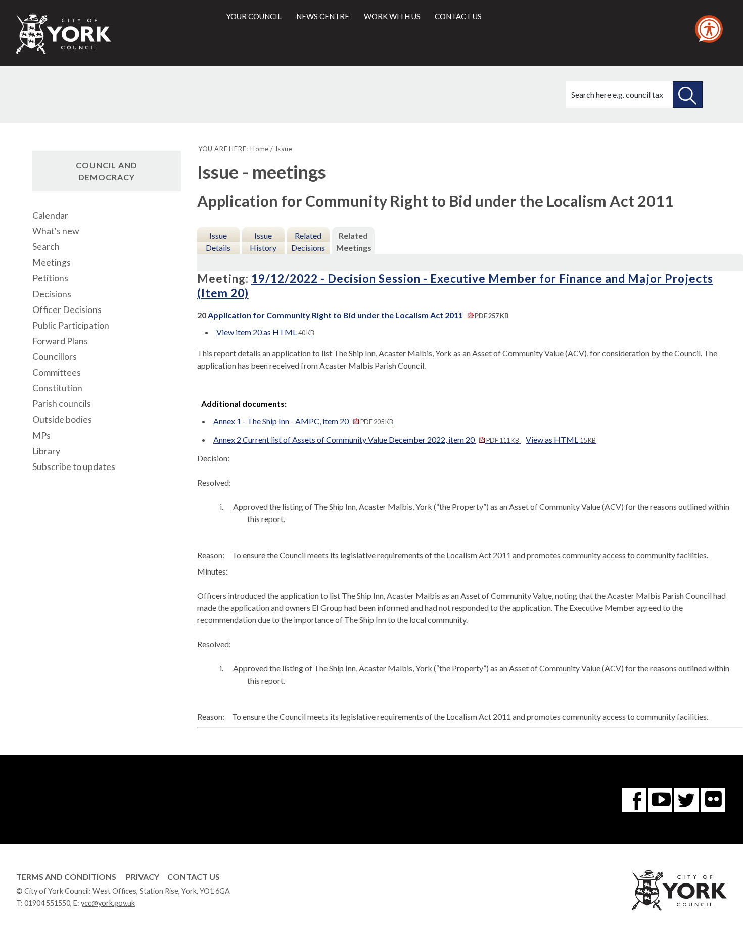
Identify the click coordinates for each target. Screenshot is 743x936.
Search (46, 246)
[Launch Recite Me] (709, 29)
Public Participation (70, 325)
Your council (254, 16)
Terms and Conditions (66, 876)
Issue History (263, 241)
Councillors (54, 356)
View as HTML (561, 439)
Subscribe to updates (73, 466)
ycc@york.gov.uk (108, 903)
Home (259, 149)
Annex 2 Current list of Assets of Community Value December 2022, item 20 (366, 439)
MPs (41, 435)
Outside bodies (62, 419)
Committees (56, 372)
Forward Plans (60, 341)
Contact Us (193, 876)
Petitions (50, 278)
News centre (322, 16)
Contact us (458, 16)
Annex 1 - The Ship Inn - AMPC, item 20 (303, 421)
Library (46, 451)
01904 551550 (47, 903)
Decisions (51, 294)
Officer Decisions (67, 309)
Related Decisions (308, 241)
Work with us (392, 16)
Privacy (142, 876)
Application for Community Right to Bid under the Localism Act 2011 (358, 315)
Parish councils (61, 403)
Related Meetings (354, 241)
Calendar (50, 215)
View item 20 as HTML (265, 332)
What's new (55, 231)
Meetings (51, 262)
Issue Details (218, 241)
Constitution (57, 388)
